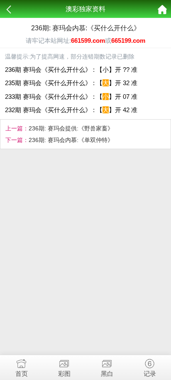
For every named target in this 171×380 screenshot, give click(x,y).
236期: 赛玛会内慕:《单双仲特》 (71, 140)
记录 (150, 373)
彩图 (64, 373)
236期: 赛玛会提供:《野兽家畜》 (71, 128)
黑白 (107, 373)
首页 (21, 373)
